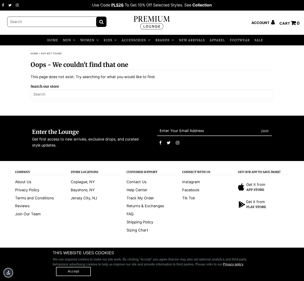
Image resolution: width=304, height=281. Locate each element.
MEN (67, 40)
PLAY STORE (256, 207)
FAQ (130, 214)
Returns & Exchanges (145, 206)
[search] (57, 22)
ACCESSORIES (134, 40)
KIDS (108, 40)
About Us (23, 182)
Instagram (191, 182)
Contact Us (136, 182)
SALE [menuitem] (258, 40)
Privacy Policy (27, 190)
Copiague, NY (83, 182)
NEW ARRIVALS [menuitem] (192, 40)
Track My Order (140, 198)
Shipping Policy (140, 222)
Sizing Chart (137, 230)
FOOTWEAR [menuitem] (240, 40)
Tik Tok (188, 198)
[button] (8, 273)
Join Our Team (28, 214)
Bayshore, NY (83, 190)
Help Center (137, 190)
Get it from (255, 184)
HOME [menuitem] (52, 40)
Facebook (191, 190)
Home (34, 53)
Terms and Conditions (34, 198)
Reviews (22, 206)
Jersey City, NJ (84, 198)
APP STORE (255, 190)
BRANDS (162, 40)
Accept (73, 271)
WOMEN (87, 40)
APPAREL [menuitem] (217, 40)
